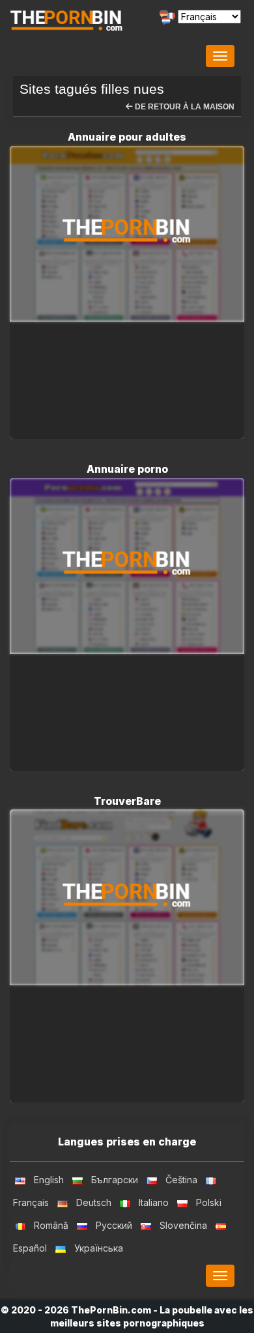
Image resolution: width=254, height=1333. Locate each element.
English (49, 1179)
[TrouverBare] (127, 897)
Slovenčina (183, 1225)
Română (51, 1225)
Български (114, 1179)
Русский (114, 1225)
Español (30, 1248)
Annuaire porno (127, 468)
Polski (208, 1202)
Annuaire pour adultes (127, 136)
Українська (98, 1248)
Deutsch (93, 1202)
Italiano (154, 1202)
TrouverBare (127, 800)
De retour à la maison (183, 106)
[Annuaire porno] (127, 566)
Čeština (181, 1179)
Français (31, 1202)
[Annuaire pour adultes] (127, 234)
